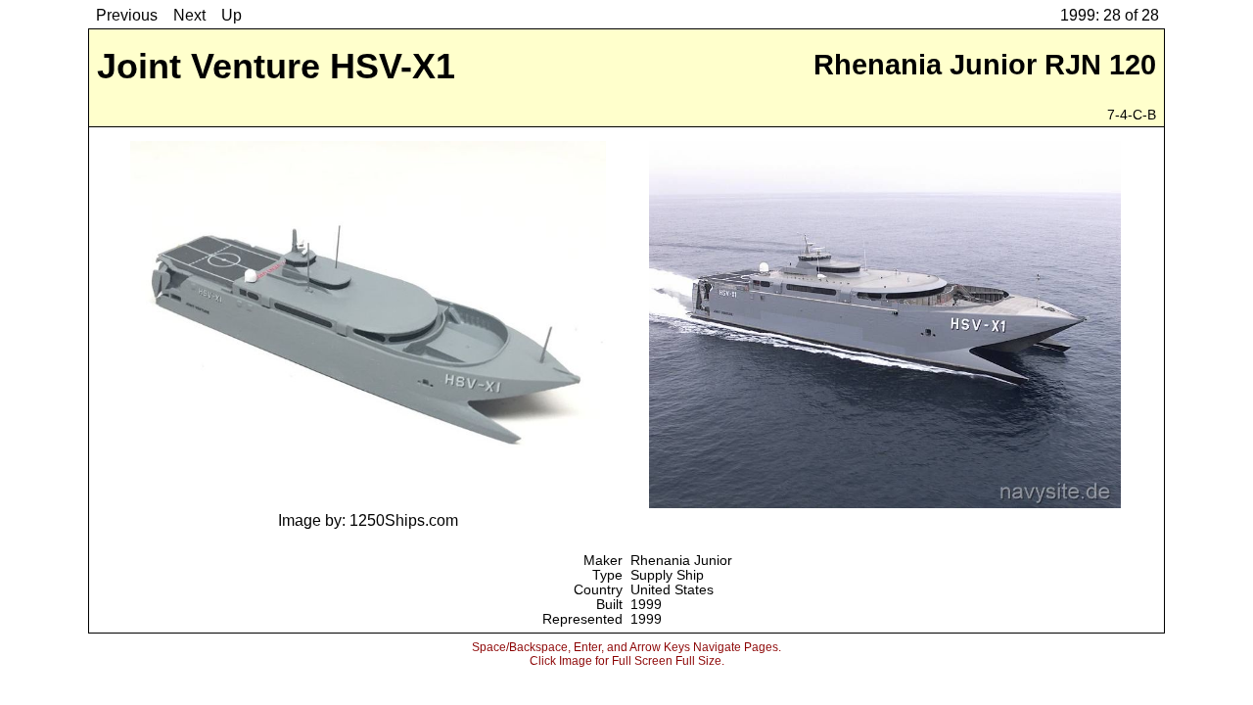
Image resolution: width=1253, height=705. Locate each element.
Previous (127, 15)
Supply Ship (667, 575)
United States (672, 590)
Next (189, 15)
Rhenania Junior (681, 560)
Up (231, 15)
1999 (646, 604)
